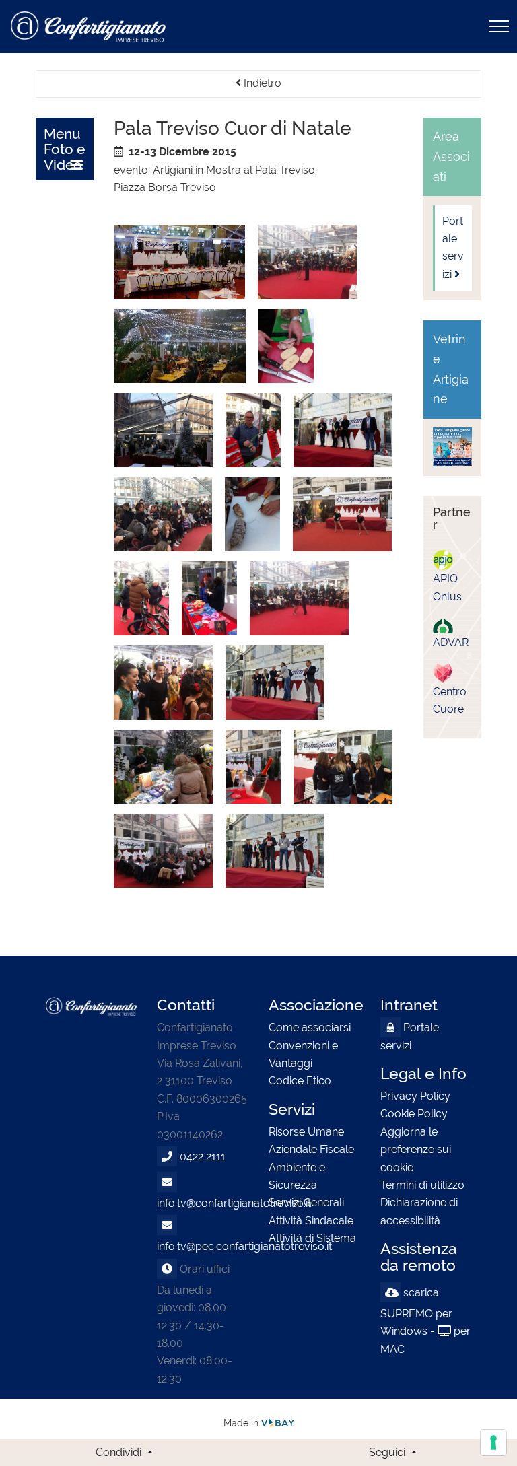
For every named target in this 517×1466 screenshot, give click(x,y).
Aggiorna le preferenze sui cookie (415, 1149)
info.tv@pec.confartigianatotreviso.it (244, 1246)
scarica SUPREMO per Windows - (416, 1311)
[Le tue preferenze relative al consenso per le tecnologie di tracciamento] (493, 1442)
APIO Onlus (447, 577)
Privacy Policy (415, 1096)
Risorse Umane (306, 1131)
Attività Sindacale (311, 1220)
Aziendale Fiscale (311, 1149)
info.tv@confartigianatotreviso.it (234, 1203)
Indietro (261, 83)
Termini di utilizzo (422, 1185)
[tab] (64, 149)
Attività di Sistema (312, 1238)
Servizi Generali (306, 1202)
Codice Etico (300, 1080)
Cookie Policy (414, 1113)
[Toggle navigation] (499, 26)
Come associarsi (310, 1027)
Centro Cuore (450, 690)
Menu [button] (64, 149)
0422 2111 (203, 1156)
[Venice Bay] (277, 1422)
